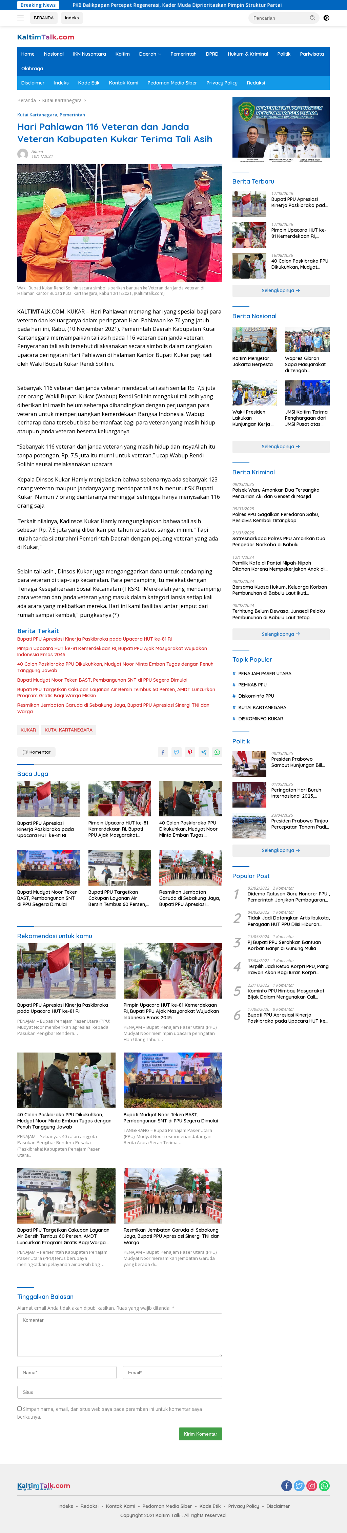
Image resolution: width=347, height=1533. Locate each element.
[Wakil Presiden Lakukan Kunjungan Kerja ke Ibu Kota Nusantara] (254, 392)
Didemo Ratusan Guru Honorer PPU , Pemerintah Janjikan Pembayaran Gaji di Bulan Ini (289, 897)
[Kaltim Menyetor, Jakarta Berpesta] (254, 339)
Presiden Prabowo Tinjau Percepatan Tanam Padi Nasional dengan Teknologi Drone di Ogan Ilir (299, 824)
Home (28, 54)
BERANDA (44, 17)
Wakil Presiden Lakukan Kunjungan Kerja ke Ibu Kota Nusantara (254, 418)
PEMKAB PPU (253, 685)
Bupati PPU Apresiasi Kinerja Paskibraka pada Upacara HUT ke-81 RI (94, 639)
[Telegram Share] (204, 752)
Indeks (72, 17)
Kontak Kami (123, 83)
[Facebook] (286, 1486)
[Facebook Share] (163, 752)
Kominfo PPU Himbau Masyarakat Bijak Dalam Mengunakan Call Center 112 (286, 994)
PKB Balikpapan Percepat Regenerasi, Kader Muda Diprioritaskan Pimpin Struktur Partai (124, 5)
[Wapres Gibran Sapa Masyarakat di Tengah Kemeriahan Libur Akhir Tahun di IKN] (307, 339)
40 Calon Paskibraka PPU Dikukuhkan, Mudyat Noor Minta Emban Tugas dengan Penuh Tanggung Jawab (115, 667)
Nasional (54, 54)
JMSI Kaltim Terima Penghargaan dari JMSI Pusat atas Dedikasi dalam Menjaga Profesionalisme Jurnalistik (306, 418)
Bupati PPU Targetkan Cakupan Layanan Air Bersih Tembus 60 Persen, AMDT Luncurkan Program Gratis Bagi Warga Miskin (116, 692)
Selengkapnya (278, 290)
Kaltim (123, 54)
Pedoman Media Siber (172, 83)
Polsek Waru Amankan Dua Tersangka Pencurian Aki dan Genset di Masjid (276, 493)
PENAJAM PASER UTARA (265, 673)
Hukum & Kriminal (248, 54)
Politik (284, 54)
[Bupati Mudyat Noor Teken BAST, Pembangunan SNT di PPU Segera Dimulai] (48, 868)
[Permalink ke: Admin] (22, 153)
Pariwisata (312, 54)
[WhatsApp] (324, 1486)
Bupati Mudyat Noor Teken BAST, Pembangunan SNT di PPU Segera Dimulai (102, 680)
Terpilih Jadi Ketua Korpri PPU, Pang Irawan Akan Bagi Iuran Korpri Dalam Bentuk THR (288, 969)
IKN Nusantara (89, 54)
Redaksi (256, 83)
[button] (313, 17)
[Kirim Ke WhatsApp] (217, 752)
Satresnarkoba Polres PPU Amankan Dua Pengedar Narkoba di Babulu (278, 541)
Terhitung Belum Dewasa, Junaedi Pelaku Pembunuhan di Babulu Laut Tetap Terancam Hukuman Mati (278, 614)
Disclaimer (33, 83)
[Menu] (21, 18)
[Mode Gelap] (326, 18)
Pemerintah (184, 54)
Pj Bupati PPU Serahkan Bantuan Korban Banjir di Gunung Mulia (284, 945)
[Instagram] (311, 1486)
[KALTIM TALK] (46, 36)
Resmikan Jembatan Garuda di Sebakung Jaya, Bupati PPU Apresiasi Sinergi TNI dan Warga (113, 708)
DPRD (212, 54)
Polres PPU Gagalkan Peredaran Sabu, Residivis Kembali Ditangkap (275, 517)
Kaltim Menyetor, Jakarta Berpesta (252, 361)
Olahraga (32, 68)
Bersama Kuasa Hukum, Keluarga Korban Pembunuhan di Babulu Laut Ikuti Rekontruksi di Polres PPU (279, 590)
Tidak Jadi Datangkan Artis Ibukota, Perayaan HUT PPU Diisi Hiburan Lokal (289, 921)
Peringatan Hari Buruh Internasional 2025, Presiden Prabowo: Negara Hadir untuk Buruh (296, 793)
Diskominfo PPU (256, 696)
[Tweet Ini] (176, 752)
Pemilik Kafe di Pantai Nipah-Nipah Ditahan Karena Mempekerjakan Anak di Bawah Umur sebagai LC (278, 566)
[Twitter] (299, 1486)
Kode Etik (89, 83)
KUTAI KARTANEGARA (69, 730)
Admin (37, 151)
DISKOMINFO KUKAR (261, 719)
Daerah (147, 54)
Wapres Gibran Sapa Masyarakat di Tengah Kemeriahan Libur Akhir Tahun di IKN (305, 364)
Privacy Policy (222, 83)
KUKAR (28, 730)
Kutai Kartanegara (37, 115)
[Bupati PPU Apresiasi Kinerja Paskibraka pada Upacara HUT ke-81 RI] (48, 798)
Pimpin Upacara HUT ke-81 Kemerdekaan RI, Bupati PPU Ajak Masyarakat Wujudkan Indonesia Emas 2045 (112, 651)
